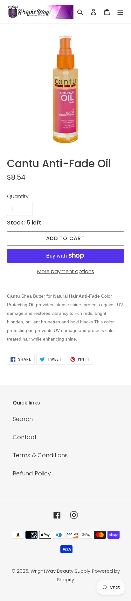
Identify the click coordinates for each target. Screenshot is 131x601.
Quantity (18, 196)
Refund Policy (32, 473)
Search (23, 419)
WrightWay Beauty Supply (60, 571)
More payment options (65, 271)
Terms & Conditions (40, 455)
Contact (25, 437)
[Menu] (120, 11)
